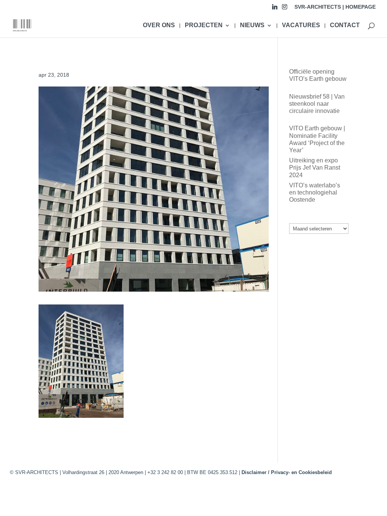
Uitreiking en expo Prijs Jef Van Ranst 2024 (314, 167)
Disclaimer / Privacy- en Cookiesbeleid (286, 472)
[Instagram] (285, 9)
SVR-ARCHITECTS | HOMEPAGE (335, 7)
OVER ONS (159, 25)
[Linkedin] (275, 9)
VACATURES (301, 25)
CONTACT (345, 25)
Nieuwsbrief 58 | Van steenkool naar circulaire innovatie (317, 103)
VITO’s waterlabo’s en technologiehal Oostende (314, 192)
